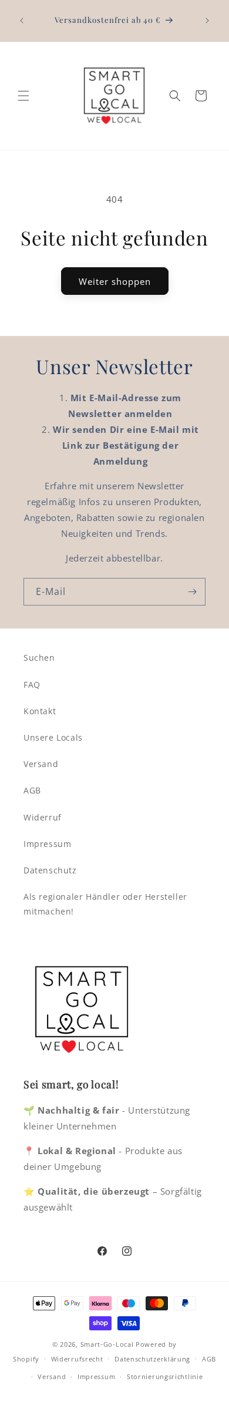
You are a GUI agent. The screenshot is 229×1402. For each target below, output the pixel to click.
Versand (40, 763)
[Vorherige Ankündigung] (22, 20)
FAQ (32, 684)
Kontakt (39, 711)
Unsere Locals (53, 737)
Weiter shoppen (115, 281)
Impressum (47, 843)
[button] (23, 96)
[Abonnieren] (192, 592)
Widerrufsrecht (77, 1358)
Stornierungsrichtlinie (165, 1376)
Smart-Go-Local (107, 1344)
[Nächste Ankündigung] (207, 20)
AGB (32, 790)
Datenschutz (50, 870)
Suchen (39, 657)
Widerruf (42, 817)
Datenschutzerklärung (152, 1358)
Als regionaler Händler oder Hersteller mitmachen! (105, 904)
